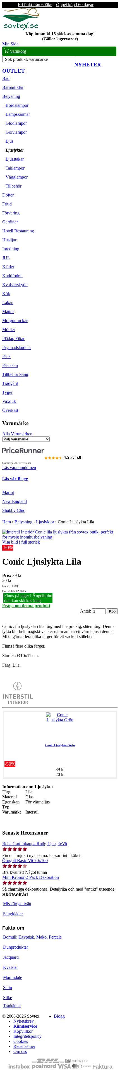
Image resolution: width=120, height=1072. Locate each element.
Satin (7, 987)
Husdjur (9, 239)
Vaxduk (9, 401)
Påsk (6, 356)
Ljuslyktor (13, 150)
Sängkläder (13, 913)
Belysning (11, 96)
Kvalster (10, 967)
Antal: (86, 611)
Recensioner (24, 1046)
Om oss (20, 1051)
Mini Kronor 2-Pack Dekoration (30, 877)
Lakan (7, 302)
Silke (7, 997)
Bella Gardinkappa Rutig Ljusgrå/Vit (34, 843)
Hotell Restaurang (18, 230)
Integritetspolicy (27, 1036)
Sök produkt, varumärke (26, 59)
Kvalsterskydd (15, 284)
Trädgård (10, 383)
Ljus (7, 141)
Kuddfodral (12, 275)
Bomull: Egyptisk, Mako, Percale (32, 937)
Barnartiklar (12, 87)
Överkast (10, 410)
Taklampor (13, 168)
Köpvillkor (23, 1031)
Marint (8, 492)
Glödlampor (14, 123)
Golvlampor (14, 132)
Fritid (7, 204)
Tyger (7, 392)
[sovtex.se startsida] (20, 28)
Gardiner (10, 222)
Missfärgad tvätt (17, 903)
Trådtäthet (12, 1005)
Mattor (8, 311)
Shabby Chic (13, 510)
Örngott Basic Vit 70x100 (25, 860)
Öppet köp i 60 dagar (74, 4)
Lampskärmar (16, 114)
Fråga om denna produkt (26, 605)
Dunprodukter (15, 947)
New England (14, 501)
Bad (5, 78)
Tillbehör (11, 186)
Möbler (8, 329)
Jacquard (11, 957)
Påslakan (10, 365)
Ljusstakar (13, 159)
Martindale (12, 977)
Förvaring (11, 213)
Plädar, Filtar (13, 338)
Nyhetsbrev (23, 1021)
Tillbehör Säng (15, 374)
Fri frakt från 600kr (35, 4)
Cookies (20, 1041)
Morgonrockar (15, 320)
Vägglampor (15, 177)
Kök (6, 293)
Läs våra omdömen (19, 467)
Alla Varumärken (17, 433)
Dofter (8, 195)
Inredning (10, 248)
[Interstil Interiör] (17, 702)
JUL (6, 257)
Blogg (59, 1016)
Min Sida (10, 43)
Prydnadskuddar (16, 347)
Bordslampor (15, 105)
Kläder (8, 266)
